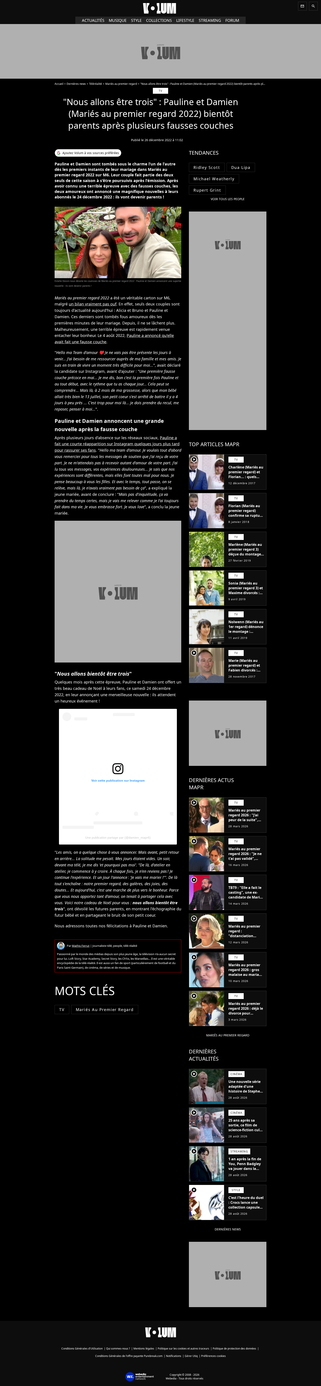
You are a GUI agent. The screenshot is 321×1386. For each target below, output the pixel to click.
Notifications (173, 1356)
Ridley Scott (206, 167)
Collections (159, 20)
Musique (118, 20)
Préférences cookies (213, 1356)
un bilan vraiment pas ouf (92, 304)
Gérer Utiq (191, 1356)
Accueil (59, 84)
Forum (232, 20)
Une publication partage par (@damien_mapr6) (118, 837)
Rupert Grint (207, 190)
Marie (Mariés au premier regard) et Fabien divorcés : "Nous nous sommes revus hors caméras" (245, 672)
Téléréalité (95, 84)
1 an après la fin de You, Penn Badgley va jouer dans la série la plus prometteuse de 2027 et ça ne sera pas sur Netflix (244, 1173)
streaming (210, 20)
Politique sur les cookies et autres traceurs (183, 1348)
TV (62, 1009)
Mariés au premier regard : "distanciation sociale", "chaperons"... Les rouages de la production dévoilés (245, 941)
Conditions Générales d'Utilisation (82, 1348)
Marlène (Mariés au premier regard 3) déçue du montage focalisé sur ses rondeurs (245, 554)
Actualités (93, 20)
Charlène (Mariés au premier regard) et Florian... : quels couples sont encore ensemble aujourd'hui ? (245, 479)
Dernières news (76, 84)
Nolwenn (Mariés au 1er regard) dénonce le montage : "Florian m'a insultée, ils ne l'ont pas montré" (246, 633)
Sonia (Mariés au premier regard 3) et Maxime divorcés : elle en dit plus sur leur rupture (245, 593)
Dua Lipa (240, 167)
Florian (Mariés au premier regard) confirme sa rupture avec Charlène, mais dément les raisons (245, 515)
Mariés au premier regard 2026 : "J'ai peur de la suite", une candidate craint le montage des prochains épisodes (244, 824)
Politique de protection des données (234, 1348)
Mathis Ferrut (81, 946)
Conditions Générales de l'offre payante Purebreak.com (128, 1356)
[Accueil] (160, 8)
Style (136, 20)
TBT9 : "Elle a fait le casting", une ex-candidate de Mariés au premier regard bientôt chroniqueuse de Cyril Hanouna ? (246, 902)
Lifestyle (185, 20)
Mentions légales (143, 1348)
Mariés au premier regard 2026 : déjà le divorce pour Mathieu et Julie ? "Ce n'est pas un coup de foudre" (245, 1015)
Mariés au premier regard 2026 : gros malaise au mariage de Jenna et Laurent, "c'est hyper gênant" (246, 975)
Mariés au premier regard (121, 84)
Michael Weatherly (214, 178)
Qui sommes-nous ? (118, 1348)
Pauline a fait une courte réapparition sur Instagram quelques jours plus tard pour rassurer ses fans (117, 444)
